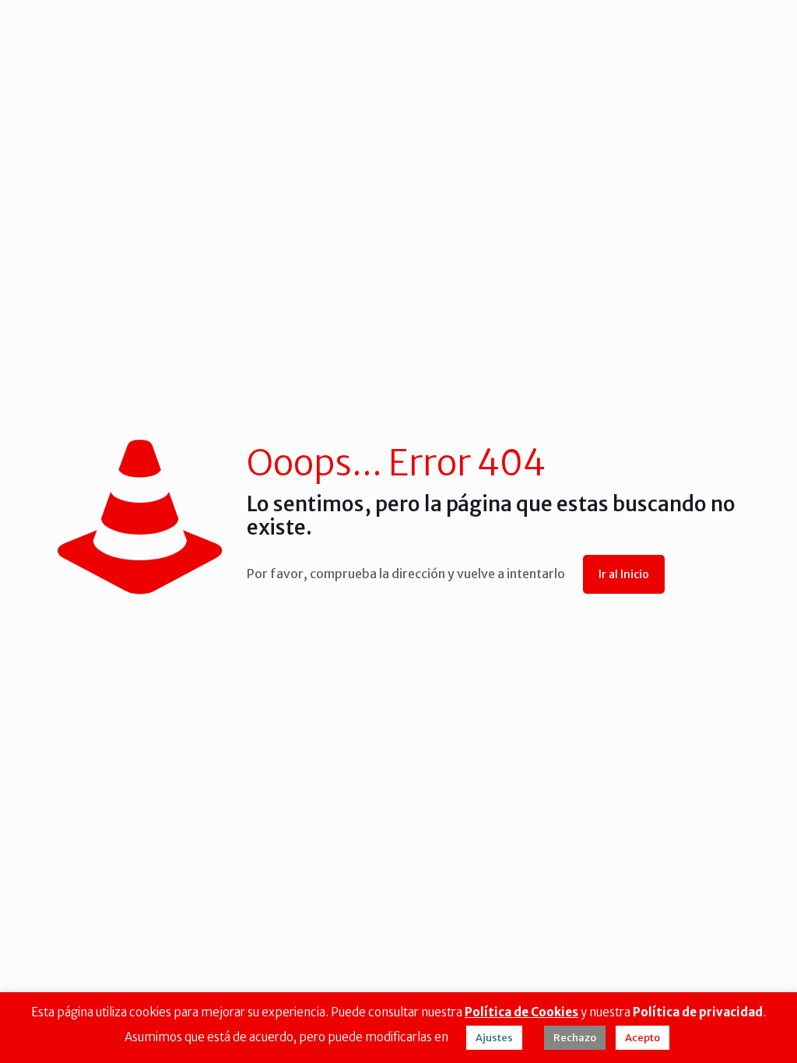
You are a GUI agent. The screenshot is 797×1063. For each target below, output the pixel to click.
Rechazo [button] (574, 1037)
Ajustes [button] (494, 1037)
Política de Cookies (521, 1012)
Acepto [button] (642, 1037)
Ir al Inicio (624, 574)
